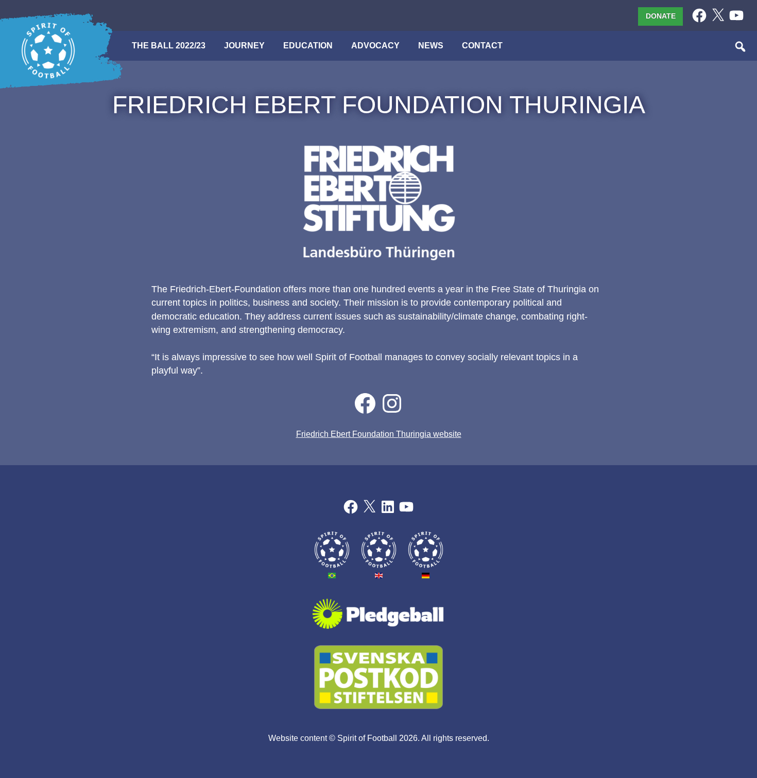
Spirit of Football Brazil (332, 550)
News (430, 45)
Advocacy (375, 45)
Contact (482, 45)
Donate (661, 16)
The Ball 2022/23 (48, 51)
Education (308, 45)
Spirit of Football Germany (425, 550)
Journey (244, 45)
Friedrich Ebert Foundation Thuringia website (378, 434)
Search (741, 47)
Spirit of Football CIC (378, 550)
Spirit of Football (367, 738)
